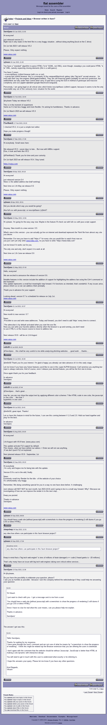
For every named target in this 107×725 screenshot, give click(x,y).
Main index (33, 716)
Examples (62, 716)
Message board (72, 716)
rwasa (60, 723)
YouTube (72, 720)
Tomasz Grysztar (53, 720)
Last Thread (88, 692)
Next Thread (98, 692)
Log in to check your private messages (50, 12)
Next (16, 24)
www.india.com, (32, 241)
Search (52, 10)
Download (42, 716)
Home (47, 10)
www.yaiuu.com (10, 54)
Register (59, 10)
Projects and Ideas (23, 19)
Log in (67, 12)
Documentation (52, 716)
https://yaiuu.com (11, 164)
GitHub (66, 720)
